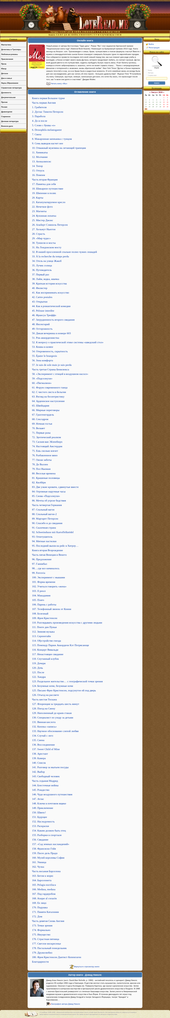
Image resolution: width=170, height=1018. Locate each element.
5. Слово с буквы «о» (44, 125)
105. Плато (38, 599)
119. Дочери (39, 663)
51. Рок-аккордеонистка (45, 337)
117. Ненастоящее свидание (47, 654)
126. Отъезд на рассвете (45, 694)
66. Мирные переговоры (45, 410)
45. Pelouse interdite (43, 310)
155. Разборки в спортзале (47, 835)
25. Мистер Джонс (42, 220)
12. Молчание (40, 156)
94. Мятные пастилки (44, 541)
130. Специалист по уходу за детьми (52, 717)
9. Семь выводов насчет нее (47, 143)
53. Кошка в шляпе (42, 346)
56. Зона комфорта (42, 360)
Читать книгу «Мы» (59, 83)
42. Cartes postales (42, 297)
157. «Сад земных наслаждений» (50, 844)
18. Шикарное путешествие (47, 188)
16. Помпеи (38, 175)
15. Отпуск (38, 170)
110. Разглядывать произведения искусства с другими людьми (67, 622)
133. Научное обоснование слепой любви (55, 731)
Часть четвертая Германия (47, 505)
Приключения (7, 59)
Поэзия (4, 107)
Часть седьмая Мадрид (45, 780)
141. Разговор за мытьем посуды (50, 767)
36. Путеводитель (42, 269)
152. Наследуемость (43, 821)
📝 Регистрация (153, 48)
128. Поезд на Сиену (43, 708)
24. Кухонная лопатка (44, 215)
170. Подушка (40, 907)
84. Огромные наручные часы (48, 491)
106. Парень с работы (44, 604)
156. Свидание (40, 839)
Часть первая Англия (44, 102)
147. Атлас (38, 798)
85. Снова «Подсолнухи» (46, 496)
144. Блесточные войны (45, 785)
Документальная (8, 97)
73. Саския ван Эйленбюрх (47, 441)
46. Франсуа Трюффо (44, 315)
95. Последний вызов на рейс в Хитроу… (55, 545)
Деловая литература (9, 121)
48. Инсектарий (41, 324)
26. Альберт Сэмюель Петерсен (50, 224)
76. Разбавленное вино (45, 455)
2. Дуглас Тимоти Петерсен (47, 111)
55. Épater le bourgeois (44, 355)
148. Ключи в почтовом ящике (49, 803)
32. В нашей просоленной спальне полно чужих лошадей (64, 251)
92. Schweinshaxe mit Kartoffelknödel (53, 532)
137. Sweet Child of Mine (46, 749)
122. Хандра (39, 676)
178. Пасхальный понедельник (49, 948)
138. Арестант (40, 753)
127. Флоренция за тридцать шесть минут (55, 703)
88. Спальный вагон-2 (44, 514)
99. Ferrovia (38, 572)
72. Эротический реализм (46, 437)
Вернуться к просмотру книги (86, 966)
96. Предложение (42, 559)
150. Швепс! (39, 812)
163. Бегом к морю (42, 875)
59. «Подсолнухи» (42, 378)
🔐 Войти (150, 44)
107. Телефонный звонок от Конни (51, 609)
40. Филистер (39, 288)
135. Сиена (38, 740)
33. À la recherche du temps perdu (50, 256)
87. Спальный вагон (43, 509)
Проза (3, 63)
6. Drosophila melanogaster (47, 129)
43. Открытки (39, 301)
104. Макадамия (41, 595)
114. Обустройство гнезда (46, 640)
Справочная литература (11, 87)
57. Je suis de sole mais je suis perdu (52, 364)
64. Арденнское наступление (48, 401)
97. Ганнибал (39, 563)
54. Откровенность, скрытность (50, 351)
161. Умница (39, 862)
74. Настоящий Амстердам (47, 446)
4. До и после (39, 120)
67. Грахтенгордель (43, 414)
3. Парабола (38, 116)
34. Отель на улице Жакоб (46, 260)
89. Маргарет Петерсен (45, 518)
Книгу (150, 70)
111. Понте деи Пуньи (44, 627)
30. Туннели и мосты (44, 242)
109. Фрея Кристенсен (44, 618)
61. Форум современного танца (49, 387)
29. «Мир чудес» (41, 238)
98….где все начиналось (45, 568)
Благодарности (40, 961)
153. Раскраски (40, 826)
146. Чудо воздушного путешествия (52, 794)
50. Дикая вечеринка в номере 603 (51, 333)
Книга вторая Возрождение (47, 550)
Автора (150, 73)
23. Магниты (39, 211)
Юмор (3, 68)
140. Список (39, 762)
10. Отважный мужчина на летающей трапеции (59, 147)
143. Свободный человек (46, 776)
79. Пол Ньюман (41, 468)
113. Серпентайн (41, 636)
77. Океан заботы (42, 459)
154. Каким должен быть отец (49, 830)
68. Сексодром (40, 419)
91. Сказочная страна (44, 527)
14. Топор (37, 165)
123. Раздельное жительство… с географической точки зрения (67, 681)
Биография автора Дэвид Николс (65, 1004)
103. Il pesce (39, 590)
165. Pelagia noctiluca (44, 884)
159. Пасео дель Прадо (45, 853)
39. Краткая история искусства (49, 283)
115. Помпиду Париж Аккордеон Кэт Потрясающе (60, 645)
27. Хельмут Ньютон (44, 229)
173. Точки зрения (42, 925)
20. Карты (37, 197)
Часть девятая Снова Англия (48, 920)
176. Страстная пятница (45, 939)
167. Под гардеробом (44, 893)
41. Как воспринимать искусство (50, 292)
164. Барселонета (41, 880)
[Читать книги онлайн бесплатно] (85, 29)
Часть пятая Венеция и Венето (49, 554)
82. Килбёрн (39, 482)
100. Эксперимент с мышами (48, 577)
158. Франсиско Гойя (44, 848)
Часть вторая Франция (45, 179)
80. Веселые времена (44, 473)
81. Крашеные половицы (46, 477)
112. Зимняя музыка (43, 631)
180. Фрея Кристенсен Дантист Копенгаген (56, 957)
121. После (38, 672)
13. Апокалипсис (41, 161)
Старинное (5, 116)
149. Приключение (42, 807)
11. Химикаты (40, 152)
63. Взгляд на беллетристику (48, 396)
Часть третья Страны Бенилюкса (50, 369)
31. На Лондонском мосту (46, 247)
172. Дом (37, 916)
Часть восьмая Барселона (46, 871)
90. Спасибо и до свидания (47, 523)
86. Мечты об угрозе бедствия (49, 500)
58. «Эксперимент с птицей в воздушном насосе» (60, 373)
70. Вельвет (38, 428)
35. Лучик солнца (42, 265)
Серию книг (152, 75)
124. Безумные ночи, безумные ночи (52, 685)
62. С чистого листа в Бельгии (49, 392)
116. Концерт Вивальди (45, 649)
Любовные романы (9, 54)
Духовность (6, 92)
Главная (13, 39)
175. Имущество (41, 934)
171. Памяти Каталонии (45, 911)
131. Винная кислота (44, 722)
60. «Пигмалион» (42, 382)
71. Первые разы (41, 432)
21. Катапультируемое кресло (48, 202)
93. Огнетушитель (42, 536)
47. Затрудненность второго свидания (53, 319)
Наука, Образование (9, 83)
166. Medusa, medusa (43, 889)
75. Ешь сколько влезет (45, 450)
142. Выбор (38, 771)
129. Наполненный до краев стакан (52, 713)
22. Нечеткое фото (42, 206)
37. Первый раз (40, 274)
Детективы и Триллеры (11, 49)
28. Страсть (38, 233)
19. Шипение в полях (44, 193)
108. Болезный (40, 613)
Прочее (4, 102)
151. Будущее (39, 816)
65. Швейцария (40, 405)
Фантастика (6, 44)
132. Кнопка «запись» (44, 726)
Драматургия (6, 111)
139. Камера (39, 758)
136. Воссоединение (43, 744)
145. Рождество (40, 789)
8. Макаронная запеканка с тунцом (52, 138)
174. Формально (41, 930)
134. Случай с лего (42, 735)
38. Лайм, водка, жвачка (45, 279)
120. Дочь (37, 667)
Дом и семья (6, 78)
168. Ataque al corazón (44, 898)
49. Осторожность (42, 328)
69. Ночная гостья (42, 423)
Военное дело (7, 126)
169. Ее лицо (39, 902)
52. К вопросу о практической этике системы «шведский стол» (67, 342)
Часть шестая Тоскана (44, 699)
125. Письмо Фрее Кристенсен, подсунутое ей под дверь (64, 690)
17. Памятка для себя (44, 184)
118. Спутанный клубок (45, 658)
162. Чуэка (38, 866)
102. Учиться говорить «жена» (49, 586)
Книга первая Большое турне (48, 98)
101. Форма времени (43, 581)
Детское (4, 73)
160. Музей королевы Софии (48, 857)
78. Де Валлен (40, 464)
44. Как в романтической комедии (51, 306)
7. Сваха (36, 134)
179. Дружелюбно (42, 952)
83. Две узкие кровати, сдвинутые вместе (55, 486)
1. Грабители (39, 107)
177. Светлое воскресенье (46, 943)
